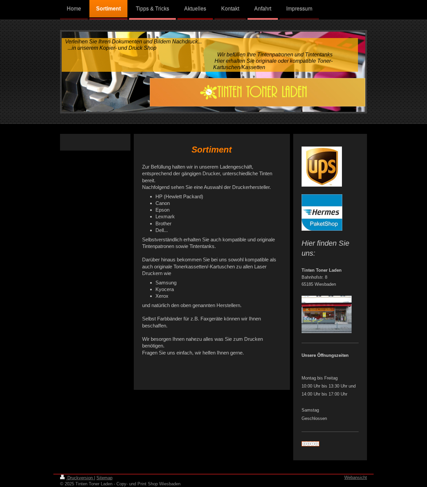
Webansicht (355, 477)
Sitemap (104, 477)
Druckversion (80, 477)
